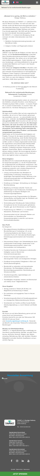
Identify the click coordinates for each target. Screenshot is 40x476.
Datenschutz (19, 469)
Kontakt (13, 469)
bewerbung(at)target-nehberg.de (17, 321)
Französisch (14, 2)
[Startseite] (5, 2)
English (17, 2)
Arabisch (21, 2)
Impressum (26, 469)
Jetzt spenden (20, 474)
